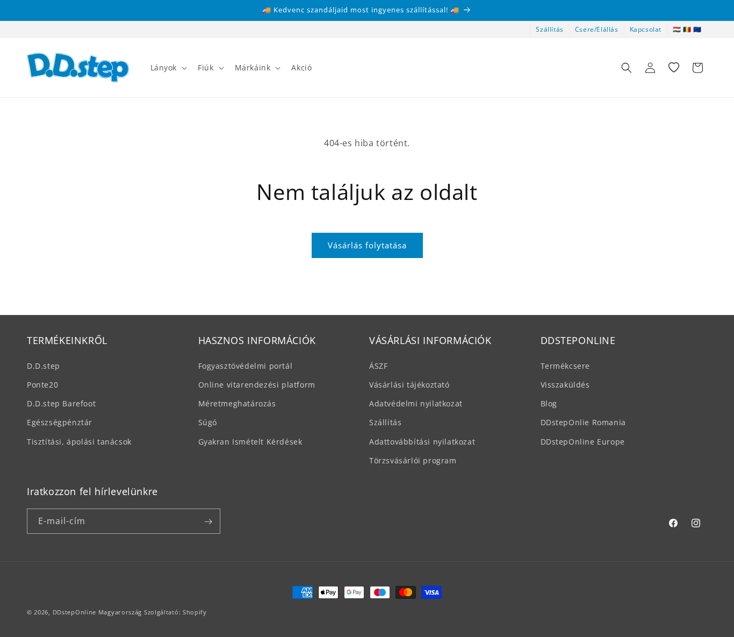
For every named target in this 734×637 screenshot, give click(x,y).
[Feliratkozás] (208, 521)
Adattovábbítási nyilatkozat (422, 441)
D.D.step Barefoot (61, 403)
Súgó (207, 422)
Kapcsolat (645, 29)
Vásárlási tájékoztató (409, 384)
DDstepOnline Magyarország (98, 612)
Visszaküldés (565, 384)
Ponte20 (42, 384)
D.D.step (43, 365)
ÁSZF (378, 365)
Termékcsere (566, 365)
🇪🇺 (697, 29)
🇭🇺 (677, 29)
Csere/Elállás (596, 29)
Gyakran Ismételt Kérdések (250, 441)
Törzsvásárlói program (413, 460)
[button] (168, 67)
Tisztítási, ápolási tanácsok (79, 441)
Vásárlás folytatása (367, 245)
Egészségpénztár (59, 422)
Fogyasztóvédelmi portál (245, 365)
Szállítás (549, 29)
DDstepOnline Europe (583, 441)
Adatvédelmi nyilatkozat (416, 403)
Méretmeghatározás (237, 403)
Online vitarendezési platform (256, 384)
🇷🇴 (687, 29)
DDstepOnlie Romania (583, 422)
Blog (549, 403)
